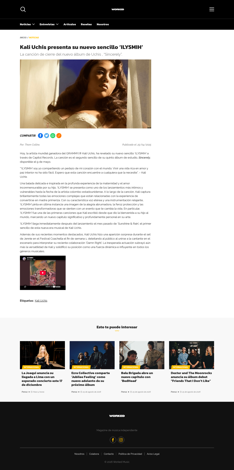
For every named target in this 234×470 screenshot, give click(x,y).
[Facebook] (113, 440)
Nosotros (103, 24)
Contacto (109, 454)
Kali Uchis (41, 300)
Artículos (69, 24)
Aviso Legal (153, 454)
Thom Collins (32, 144)
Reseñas (86, 24)
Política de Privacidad (130, 454)
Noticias (25, 24)
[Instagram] (121, 440)
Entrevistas (47, 24)
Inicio (23, 37)
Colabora (94, 454)
